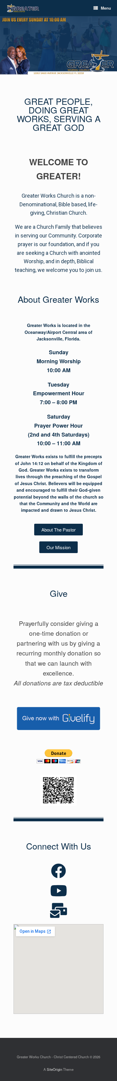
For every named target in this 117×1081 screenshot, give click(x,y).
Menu (106, 8)
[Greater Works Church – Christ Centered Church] (23, 8)
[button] (58, 529)
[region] (58, 45)
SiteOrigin (54, 1069)
